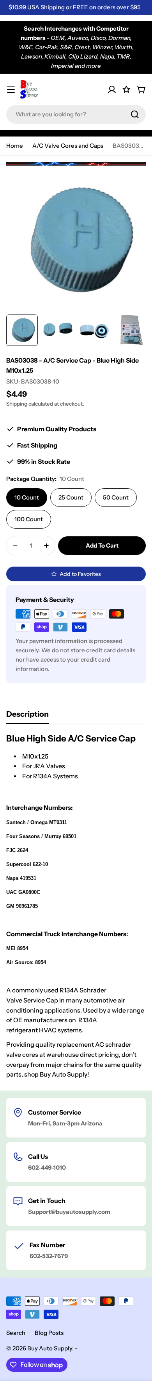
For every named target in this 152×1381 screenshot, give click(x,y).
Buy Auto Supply (49, 1348)
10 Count (26, 497)
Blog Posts (49, 1332)
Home (14, 145)
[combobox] (76, 114)
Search (15, 1332)
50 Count (116, 497)
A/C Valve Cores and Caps (67, 145)
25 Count (70, 497)
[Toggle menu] (11, 89)
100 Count (28, 519)
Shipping (16, 404)
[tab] (27, 716)
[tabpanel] (76, 906)
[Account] (112, 89)
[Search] (135, 114)
